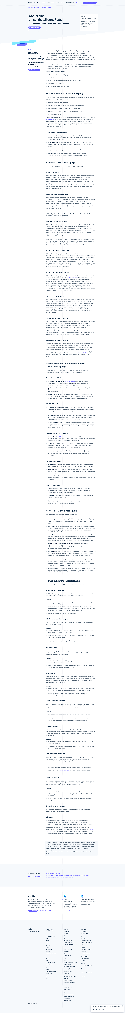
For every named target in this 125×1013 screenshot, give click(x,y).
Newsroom (83, 962)
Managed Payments (50, 962)
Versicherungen (67, 964)
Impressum (83, 951)
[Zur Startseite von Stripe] (30, 929)
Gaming (65, 960)
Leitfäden (83, 931)
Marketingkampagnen (75, 244)
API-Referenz (67, 991)
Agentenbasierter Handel (69, 935)
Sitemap (83, 947)
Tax (47, 975)
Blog (82, 935)
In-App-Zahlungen (68, 946)
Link (47, 960)
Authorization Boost (50, 936)
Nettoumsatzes (73, 277)
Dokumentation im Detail (87, 907)
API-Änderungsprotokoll (69, 994)
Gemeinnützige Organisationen (71, 968)
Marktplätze (66, 947)
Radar (47, 969)
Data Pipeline (49, 949)
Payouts (48, 967)
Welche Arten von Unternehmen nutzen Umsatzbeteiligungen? (36, 59)
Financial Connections (51, 953)
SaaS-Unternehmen (69, 381)
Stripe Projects (67, 998)
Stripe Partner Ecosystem (69, 982)
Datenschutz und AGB (86, 940)
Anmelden (78, 2)
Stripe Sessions (84, 938)
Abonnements (50, 119)
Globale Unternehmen (68, 944)
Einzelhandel (66, 973)
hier (53, 835)
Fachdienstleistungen (68, 969)
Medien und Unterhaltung (69, 966)
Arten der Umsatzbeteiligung (35, 56)
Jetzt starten (32, 910)
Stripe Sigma (49, 973)
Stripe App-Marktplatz (69, 980)
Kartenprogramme (46, 7)
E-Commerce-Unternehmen (66, 437)
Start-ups (59, 534)
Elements (48, 951)
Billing (47, 938)
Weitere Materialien (33, 7)
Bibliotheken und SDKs (69, 996)
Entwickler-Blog (67, 1000)
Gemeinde (83, 936)
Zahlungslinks (49, 964)
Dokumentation (67, 989)
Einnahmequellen (64, 770)
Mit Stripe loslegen (34, 27)
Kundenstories (84, 933)
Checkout (48, 942)
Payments (48, 966)
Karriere (83, 960)
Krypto (47, 947)
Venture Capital (83, 353)
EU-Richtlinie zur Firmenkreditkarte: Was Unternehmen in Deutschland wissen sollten (68, 875)
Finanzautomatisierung (69, 942)
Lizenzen (83, 945)
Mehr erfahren (84, 28)
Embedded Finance (68, 940)
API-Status (66, 993)
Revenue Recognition (51, 971)
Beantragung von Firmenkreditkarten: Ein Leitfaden (60, 877)
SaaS (65, 953)
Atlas (47, 934)
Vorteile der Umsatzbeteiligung (36, 62)
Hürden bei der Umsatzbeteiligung (33, 65)
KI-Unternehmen (67, 955)
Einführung (31, 49)
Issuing (47, 958)
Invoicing (48, 956)
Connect (48, 945)
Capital (47, 940)
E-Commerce (66, 938)
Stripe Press (84, 963)
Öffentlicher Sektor (68, 971)
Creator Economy (67, 957)
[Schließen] (122, 1006)
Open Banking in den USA (54, 873)
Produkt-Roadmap (85, 958)
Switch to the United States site (99, 1009)
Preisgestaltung (70, 2)
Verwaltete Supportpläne (87, 972)
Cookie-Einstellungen (86, 949)
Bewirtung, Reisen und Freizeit (70, 962)
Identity (47, 955)
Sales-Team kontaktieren (89, 2)
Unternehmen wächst (53, 557)
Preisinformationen (50, 933)
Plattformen (66, 951)
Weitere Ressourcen (85, 953)
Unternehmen (67, 931)
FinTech (65, 958)
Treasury (48, 978)
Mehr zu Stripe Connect (69, 910)
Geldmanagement (68, 949)
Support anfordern (85, 971)
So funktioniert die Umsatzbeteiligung (33, 52)
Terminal (48, 977)
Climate (47, 944)
